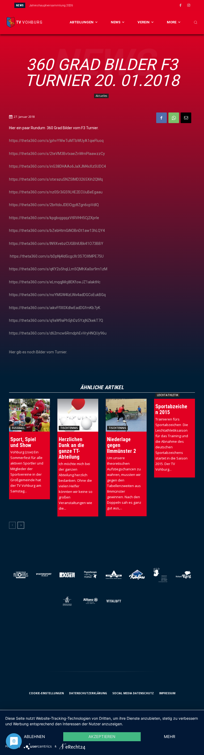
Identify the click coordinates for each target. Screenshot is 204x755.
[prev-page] (12, 525)
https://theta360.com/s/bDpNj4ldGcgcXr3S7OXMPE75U (57, 256)
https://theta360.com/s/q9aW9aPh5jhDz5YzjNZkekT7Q (56, 320)
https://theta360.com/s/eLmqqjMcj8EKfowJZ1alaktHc (54, 282)
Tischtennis (69, 428)
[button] (195, 22)
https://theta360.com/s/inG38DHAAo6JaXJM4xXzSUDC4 (57, 166)
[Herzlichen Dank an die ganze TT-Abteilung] (77, 415)
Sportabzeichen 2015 (171, 409)
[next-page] (21, 525)
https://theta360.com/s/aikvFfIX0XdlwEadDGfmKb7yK (54, 308)
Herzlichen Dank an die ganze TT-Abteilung (71, 448)
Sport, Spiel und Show (23, 442)
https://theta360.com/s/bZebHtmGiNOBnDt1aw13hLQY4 (57, 230)
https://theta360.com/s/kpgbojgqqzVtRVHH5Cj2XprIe (54, 218)
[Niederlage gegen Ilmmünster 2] (126, 415)
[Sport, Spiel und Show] (29, 415)
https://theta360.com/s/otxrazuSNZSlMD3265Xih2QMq (56, 179)
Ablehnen (34, 736)
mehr (169, 736)
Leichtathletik (167, 395)
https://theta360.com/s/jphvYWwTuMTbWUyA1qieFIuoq (56, 140)
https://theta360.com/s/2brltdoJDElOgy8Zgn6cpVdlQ (54, 205)
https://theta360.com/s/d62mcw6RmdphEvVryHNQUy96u (58, 333)
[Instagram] (188, 5)
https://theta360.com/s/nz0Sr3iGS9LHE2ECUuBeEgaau (56, 192)
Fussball (18, 428)
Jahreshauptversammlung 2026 (51, 5)
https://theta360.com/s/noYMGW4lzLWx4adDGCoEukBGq (57, 295)
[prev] (108, 5)
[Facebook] (180, 5)
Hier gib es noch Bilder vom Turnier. (38, 352)
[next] (116, 5)
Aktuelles (101, 96)
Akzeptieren (101, 736)
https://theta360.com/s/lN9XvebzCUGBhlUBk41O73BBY (56, 243)
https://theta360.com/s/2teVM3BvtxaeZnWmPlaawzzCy (57, 153)
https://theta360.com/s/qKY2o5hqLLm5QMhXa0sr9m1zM (58, 269)
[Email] (186, 117)
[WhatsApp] (173, 117)
